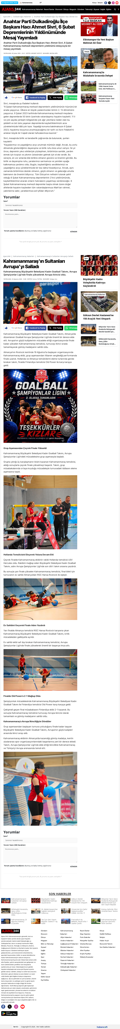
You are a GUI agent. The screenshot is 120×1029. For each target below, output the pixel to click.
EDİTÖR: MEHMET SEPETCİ (34, 53)
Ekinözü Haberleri (66, 947)
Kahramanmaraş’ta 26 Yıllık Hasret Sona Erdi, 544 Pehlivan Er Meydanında (107, 86)
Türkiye (43, 964)
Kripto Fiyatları (85, 954)
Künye (94, 3)
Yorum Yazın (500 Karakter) (15, 210)
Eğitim (43, 954)
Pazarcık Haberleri (67, 960)
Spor (42, 957)
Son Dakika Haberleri (107, 947)
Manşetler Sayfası (86, 940)
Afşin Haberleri (66, 937)
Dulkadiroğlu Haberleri (22, 17)
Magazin (44, 940)
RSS (16, 1027)
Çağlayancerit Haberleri (69, 944)
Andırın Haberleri (66, 940)
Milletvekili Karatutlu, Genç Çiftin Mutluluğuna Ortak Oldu (107, 341)
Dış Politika (45, 980)
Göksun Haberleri (66, 954)
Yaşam (43, 973)
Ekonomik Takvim (106, 944)
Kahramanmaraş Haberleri (23, 256)
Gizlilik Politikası (105, 934)
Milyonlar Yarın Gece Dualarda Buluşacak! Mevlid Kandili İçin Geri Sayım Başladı (107, 329)
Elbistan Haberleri (67, 950)
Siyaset (43, 947)
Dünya (43, 937)
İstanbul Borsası (86, 944)
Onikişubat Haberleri (68, 970)
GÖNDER (73, 231)
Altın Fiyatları (85, 950)
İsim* (6, 201)
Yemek (43, 967)
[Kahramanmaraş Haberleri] (99, 301)
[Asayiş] (99, 58)
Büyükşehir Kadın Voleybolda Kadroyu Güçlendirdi (94, 282)
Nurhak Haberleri (66, 957)
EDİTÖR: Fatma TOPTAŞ (34, 279)
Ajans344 (6, 17)
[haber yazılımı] (102, 1026)
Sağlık (43, 950)
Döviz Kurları (84, 947)
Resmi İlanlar (85, 931)
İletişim (100, 3)
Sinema (43, 970)
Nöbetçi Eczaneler (86, 957)
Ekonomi (44, 934)
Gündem (44, 931)
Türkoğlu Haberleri (67, 964)
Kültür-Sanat (45, 977)
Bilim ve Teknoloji (47, 944)
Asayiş (43, 960)
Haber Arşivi (104, 940)
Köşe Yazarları (85, 934)
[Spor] (99, 25)
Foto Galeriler (85, 937)
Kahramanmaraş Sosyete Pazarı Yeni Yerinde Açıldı (106, 98)
